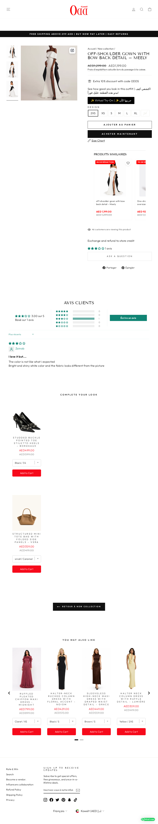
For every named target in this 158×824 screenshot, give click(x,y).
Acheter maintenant (120, 133)
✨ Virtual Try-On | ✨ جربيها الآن (111, 100)
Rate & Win (12, 769)
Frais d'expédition (97, 69)
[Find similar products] (72, 50)
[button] (96, 248)
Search (10, 774)
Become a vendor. (16, 779)
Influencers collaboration (19, 784)
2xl (145, 113)
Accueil (92, 48)
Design (94, 107)
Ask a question (120, 256)
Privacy (10, 799)
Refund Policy (13, 789)
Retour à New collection (81, 606)
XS (103, 113)
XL (135, 113)
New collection (106, 48)
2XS (93, 113)
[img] (17, 343)
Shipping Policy (14, 794)
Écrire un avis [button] (128, 317)
